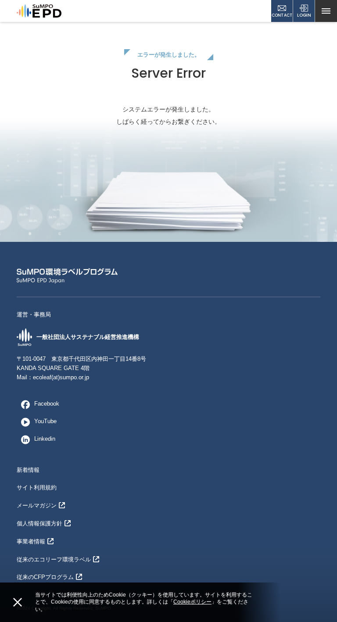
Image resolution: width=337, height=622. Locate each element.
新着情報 (28, 470)
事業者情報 (31, 541)
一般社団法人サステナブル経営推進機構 (87, 337)
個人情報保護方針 (39, 523)
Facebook (46, 403)
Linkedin (44, 438)
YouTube (45, 421)
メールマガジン (37, 505)
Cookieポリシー (192, 602)
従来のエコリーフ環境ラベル (54, 559)
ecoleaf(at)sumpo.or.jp (61, 377)
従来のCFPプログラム (45, 577)
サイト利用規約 (37, 487)
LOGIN (304, 15)
